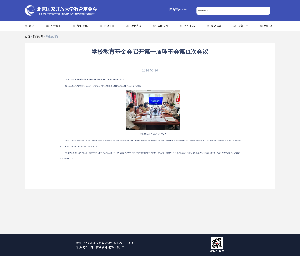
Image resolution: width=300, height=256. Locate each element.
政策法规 (135, 25)
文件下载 (189, 25)
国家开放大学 (178, 9)
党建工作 (109, 25)
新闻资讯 (82, 25)
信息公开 (269, 25)
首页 (31, 25)
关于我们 (55, 25)
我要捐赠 (216, 25)
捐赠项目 (162, 25)
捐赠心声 (242, 25)
